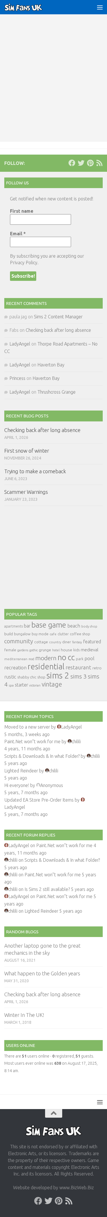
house (66, 650)
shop (41, 677)
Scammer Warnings (26, 492)
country (55, 642)
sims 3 (78, 676)
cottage (41, 642)
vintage (52, 684)
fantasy (77, 642)
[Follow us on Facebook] (71, 162)
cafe (53, 634)
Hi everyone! (16, 785)
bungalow (22, 634)
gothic (33, 650)
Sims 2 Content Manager (58, 316)
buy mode (40, 634)
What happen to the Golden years (42, 973)
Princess (17, 378)
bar (27, 625)
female (10, 650)
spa (11, 685)
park (79, 659)
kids (76, 650)
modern (45, 657)
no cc (66, 657)
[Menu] (100, 7)
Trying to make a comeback (35, 471)
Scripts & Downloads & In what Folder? (42, 756)
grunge (45, 650)
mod (31, 659)
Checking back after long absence (58, 330)
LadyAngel (19, 343)
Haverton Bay (50, 364)
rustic (10, 676)
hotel (56, 650)
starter (21, 684)
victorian (35, 685)
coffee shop (80, 634)
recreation (15, 667)
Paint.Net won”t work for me (32, 741)
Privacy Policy (23, 262)
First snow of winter (26, 450)
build (8, 634)
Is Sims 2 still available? (47, 889)
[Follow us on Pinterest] (90, 162)
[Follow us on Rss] (99, 162)
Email (18, 233)
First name (21, 211)
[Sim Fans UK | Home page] (30, 7)
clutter (63, 634)
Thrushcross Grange (56, 392)
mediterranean (15, 659)
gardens (22, 650)
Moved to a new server (27, 726)
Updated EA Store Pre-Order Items (39, 799)
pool (89, 658)
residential (46, 666)
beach (73, 625)
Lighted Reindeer (21, 770)
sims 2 (58, 675)
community (18, 641)
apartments (13, 626)
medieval (89, 649)
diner (66, 642)
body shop (89, 626)
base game (48, 625)
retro (97, 668)
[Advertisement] (53, 85)
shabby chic (26, 677)
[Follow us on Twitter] (81, 162)
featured (92, 641)
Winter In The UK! (24, 1015)
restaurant (78, 667)
